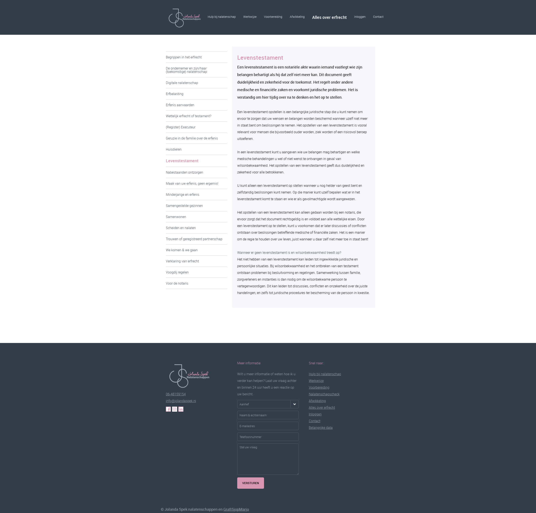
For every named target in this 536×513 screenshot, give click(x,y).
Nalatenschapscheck (324, 394)
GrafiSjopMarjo (236, 509)
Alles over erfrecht (329, 17)
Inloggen (360, 17)
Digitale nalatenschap (182, 82)
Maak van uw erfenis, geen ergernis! (192, 183)
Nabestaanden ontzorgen (184, 172)
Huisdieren (174, 149)
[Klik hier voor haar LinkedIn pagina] (180, 409)
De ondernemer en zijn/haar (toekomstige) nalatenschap (186, 70)
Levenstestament (182, 161)
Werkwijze (249, 17)
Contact (378, 17)
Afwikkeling (297, 17)
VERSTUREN (250, 483)
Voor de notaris (177, 283)
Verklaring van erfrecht (182, 261)
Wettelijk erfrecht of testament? (188, 116)
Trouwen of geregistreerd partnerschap (194, 239)
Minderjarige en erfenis (182, 194)
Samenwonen (176, 216)
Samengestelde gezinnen (184, 205)
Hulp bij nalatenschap (222, 17)
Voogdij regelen (177, 272)
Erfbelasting (174, 94)
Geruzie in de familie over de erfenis (192, 138)
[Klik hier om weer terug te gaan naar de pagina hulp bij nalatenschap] (192, 375)
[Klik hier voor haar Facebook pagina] (168, 409)
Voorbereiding (273, 17)
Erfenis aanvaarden (180, 105)
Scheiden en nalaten (181, 228)
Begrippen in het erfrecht (184, 57)
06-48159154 (176, 394)
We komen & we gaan (182, 250)
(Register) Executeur (180, 127)
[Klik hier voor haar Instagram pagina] (174, 409)
